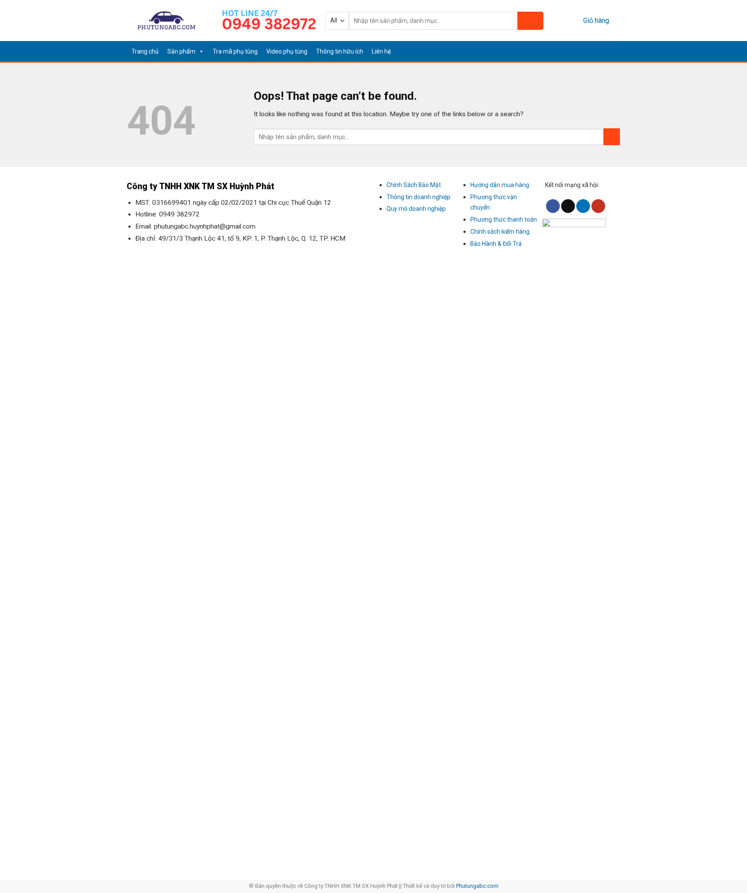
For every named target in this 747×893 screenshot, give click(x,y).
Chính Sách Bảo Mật (413, 184)
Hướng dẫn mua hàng (499, 184)
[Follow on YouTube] (614, 51)
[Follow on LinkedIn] (603, 51)
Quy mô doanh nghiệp (416, 208)
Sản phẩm (181, 51)
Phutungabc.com (477, 886)
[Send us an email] (592, 51)
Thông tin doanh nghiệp (418, 197)
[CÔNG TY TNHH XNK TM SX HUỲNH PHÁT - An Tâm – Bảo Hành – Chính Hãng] (167, 20)
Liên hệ (381, 51)
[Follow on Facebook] (581, 51)
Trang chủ (145, 51)
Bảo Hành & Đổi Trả (496, 243)
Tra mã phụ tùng (235, 51)
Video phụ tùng (286, 51)
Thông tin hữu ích (339, 51)
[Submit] (530, 21)
